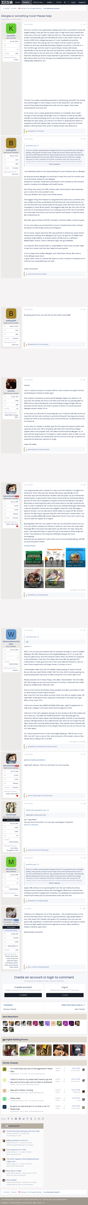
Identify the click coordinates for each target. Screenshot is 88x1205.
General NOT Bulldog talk (15, 1166)
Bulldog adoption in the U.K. (17, 1140)
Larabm (12, 1085)
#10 (84, 909)
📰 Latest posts (12, 1126)
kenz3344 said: (31, 146)
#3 (84, 309)
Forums (26, 2)
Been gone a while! (13, 1171)
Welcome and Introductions (16, 1175)
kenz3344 (6, 19)
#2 (84, 139)
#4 (84, 380)
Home (17, 2)
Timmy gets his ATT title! (16, 1150)
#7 (84, 754)
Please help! (15, 1098)
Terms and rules (15, 1203)
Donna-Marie (75, 1071)
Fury (78, 1100)
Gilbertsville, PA (13, 946)
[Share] (81, 24)
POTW (59, 2)
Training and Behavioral (36, 1074)
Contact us (5, 1203)
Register (24, 995)
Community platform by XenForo (21, 1199)
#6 (84, 630)
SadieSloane (14, 1074)
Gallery (49, 2)
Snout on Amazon (31, 825)
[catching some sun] (60, 1050)
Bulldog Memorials (32, 1085)
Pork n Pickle (14, 1093)
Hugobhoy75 (14, 1111)
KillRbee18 (76, 1092)
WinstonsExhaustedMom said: (36, 810)
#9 (84, 858)
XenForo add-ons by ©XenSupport (55, 1199)
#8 (84, 803)
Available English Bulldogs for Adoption (19, 1145)
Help (34, 1203)
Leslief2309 (14, 1101)
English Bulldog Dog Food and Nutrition (19, 1185)
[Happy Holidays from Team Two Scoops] (10, 1050)
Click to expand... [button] (55, 164)
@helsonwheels (60, 436)
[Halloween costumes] (44, 1050)
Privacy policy (27, 1203)
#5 (84, 485)
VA (17, 836)
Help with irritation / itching (21, 1090)
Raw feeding (11, 1180)
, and (42, 747)
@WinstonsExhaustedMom (34, 760)
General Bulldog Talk (36, 1093)
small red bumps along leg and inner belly (22, 1131)
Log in (66, 995)
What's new (38, 2)
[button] (30, 2)
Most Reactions (10, 1016)
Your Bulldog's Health (36, 1101)
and (36, 131)
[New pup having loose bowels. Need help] (27, 1050)
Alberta (15, 514)
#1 (84, 24)
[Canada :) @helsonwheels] (77, 1050)
